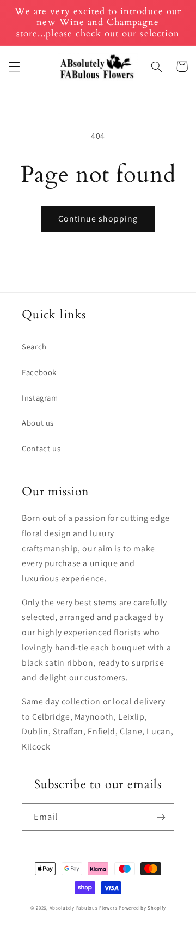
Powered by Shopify (142, 908)
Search (34, 346)
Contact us (41, 448)
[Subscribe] (161, 816)
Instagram (40, 397)
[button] (14, 66)
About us (38, 423)
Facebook (39, 372)
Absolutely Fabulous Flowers (84, 908)
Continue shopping (98, 218)
